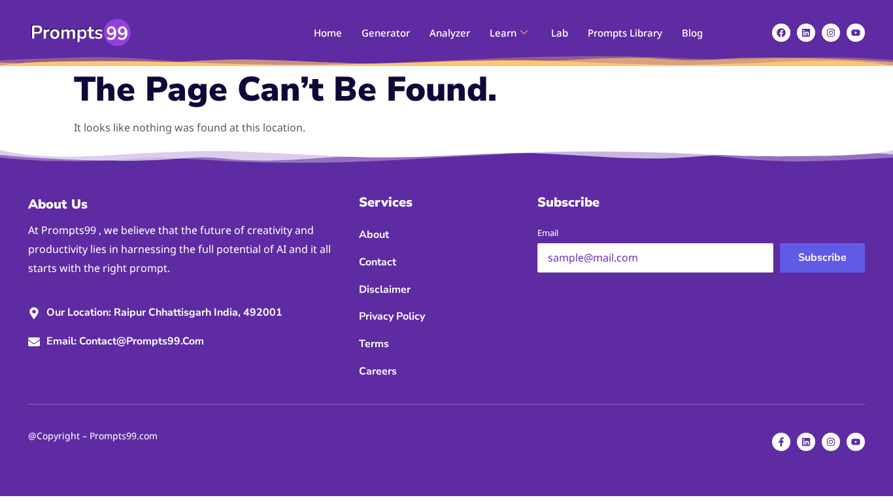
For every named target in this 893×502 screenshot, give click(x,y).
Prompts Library (625, 32)
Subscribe (822, 257)
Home (328, 32)
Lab (559, 32)
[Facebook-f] (781, 442)
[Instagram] (831, 33)
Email (547, 233)
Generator (386, 32)
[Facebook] (781, 33)
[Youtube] (856, 33)
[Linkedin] (806, 33)
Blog (692, 32)
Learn (503, 32)
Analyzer (450, 32)
